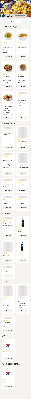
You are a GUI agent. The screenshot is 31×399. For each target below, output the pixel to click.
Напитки (25, 21)
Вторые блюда (15, 21)
